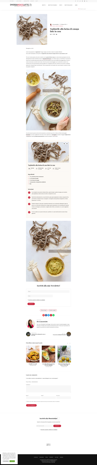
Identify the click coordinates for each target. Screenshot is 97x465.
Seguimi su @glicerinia (48, 445)
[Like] (43, 315)
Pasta (54, 26)
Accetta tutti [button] (12, 461)
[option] (33, 356)
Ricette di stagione (52, 5)
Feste (60, 5)
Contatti (32, 1)
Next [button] (70, 343)
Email (42, 395)
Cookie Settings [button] (5, 461)
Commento (28, 384)
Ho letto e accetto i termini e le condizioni (36, 300)
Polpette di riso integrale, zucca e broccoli (64, 364)
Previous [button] (67, 343)
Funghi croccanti (33, 364)
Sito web (58, 395)
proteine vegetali (53, 310)
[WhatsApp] (53, 315)
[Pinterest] (51, 315)
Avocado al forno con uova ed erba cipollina (48, 364)
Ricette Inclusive (68, 5)
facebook (75, 1)
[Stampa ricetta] (64, 144)
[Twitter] (48, 315)
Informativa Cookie (50, 462)
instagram (78, 1)
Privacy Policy (44, 462)
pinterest (82, 1)
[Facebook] (46, 315)
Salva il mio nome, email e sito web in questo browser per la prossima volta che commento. (43, 401)
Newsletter (26, 1)
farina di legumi (44, 310)
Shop (37, 1)
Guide (76, 5)
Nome (27, 395)
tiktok (80, 1)
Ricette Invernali (59, 26)
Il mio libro (18, 1)
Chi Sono (12, 1)
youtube (84, 1)
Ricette (43, 5)
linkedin (87, 1)
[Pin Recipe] (67, 144)
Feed (54, 462)
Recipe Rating (28, 381)
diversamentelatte (55, 24)
